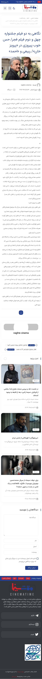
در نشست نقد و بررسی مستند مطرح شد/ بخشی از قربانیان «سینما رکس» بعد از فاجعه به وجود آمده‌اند (21, 392)
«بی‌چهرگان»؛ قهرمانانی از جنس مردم (25, 438)
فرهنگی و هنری (6, 578)
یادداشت (22, 18)
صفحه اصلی (34, 18)
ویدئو (28, 578)
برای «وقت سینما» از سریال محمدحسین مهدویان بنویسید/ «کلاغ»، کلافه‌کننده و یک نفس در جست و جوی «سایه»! (23, 483)
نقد (28, 18)
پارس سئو (14, 676)
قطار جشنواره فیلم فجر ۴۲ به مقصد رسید (26, 349)
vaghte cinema (26, 85)
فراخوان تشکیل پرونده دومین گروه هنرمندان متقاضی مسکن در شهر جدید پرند (17, 345)
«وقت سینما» (20, 672)
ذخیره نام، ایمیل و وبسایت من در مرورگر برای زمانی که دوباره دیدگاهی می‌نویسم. (20, 560)
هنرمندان (21, 578)
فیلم (15, 578)
